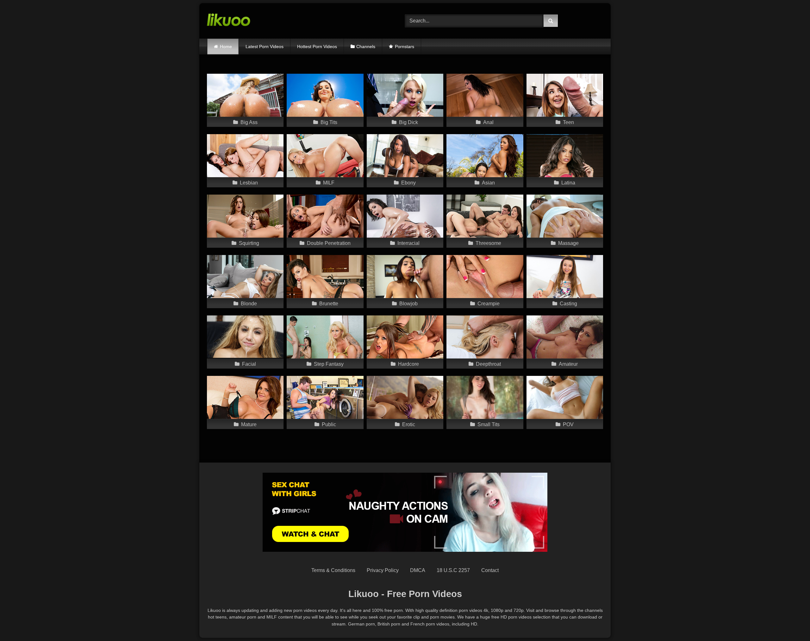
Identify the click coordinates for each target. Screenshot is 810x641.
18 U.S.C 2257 (453, 570)
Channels (365, 46)
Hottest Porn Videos (317, 46)
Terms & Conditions (333, 570)
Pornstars (404, 46)
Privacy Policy (383, 570)
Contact (490, 570)
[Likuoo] (228, 20)
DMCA (417, 570)
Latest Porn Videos (265, 46)
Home (226, 46)
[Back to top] (790, 622)
